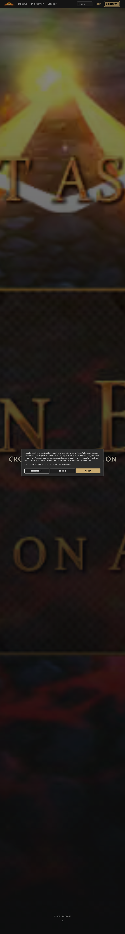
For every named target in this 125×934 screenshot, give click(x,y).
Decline (62, 471)
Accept (88, 471)
